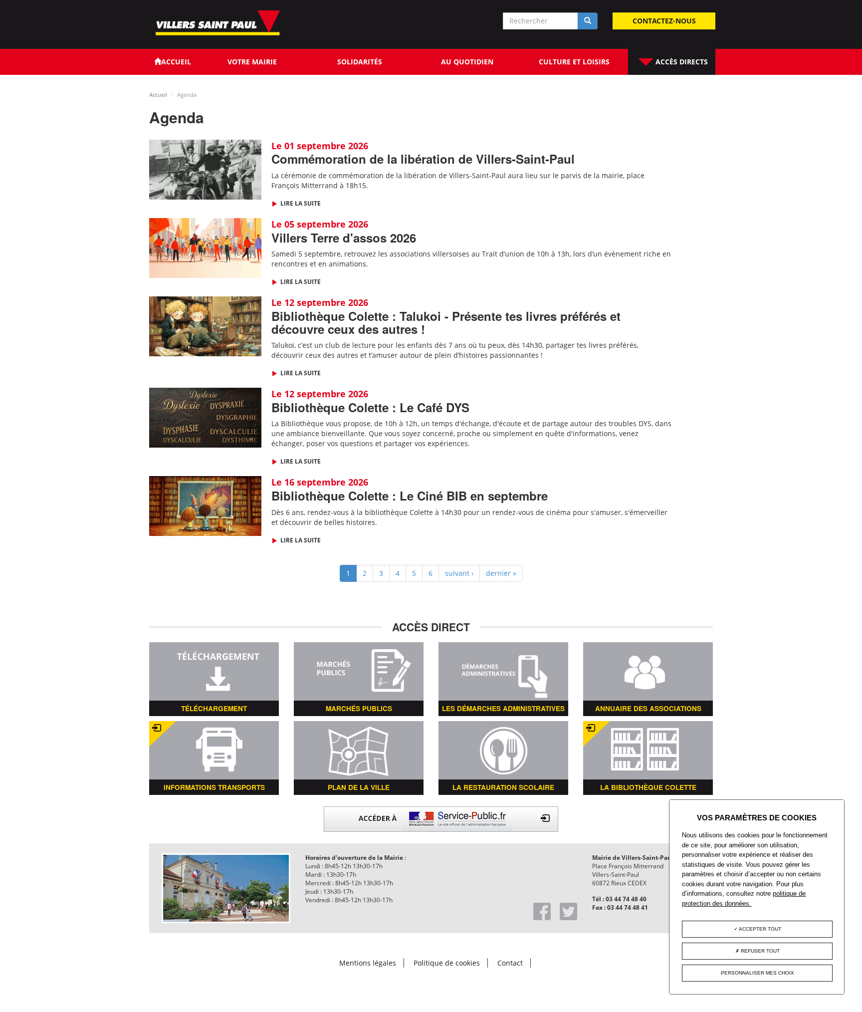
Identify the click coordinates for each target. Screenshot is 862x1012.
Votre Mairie (252, 61)
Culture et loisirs (574, 61)
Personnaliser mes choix (757, 973)
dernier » (501, 573)
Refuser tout (759, 951)
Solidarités (359, 61)
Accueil (158, 94)
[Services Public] (441, 818)
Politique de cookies (447, 963)
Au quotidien (467, 61)
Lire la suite (300, 203)
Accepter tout (759, 929)
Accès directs (680, 61)
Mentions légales (367, 963)
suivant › (459, 573)
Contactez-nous (664, 20)
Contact (510, 963)
